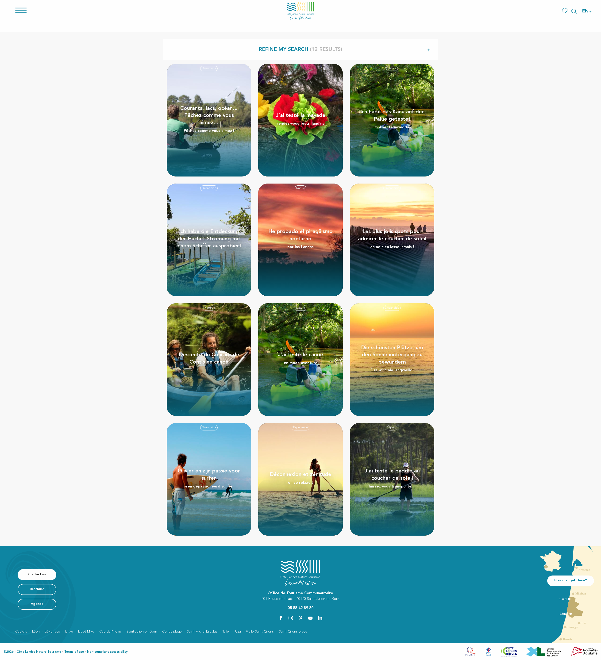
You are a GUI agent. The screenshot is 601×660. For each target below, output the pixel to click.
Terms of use (74, 651)
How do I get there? (570, 580)
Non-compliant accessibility (107, 651)
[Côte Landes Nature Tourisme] (300, 11)
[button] (574, 11)
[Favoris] (565, 11)
